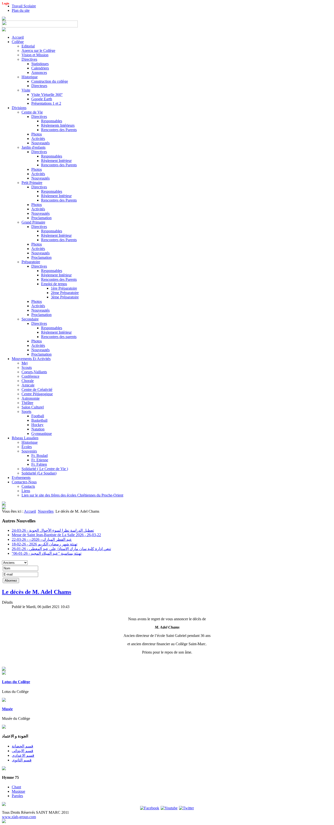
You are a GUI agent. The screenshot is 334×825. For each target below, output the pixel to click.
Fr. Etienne (39, 460)
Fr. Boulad (39, 455)
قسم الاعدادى (23, 755)
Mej (25, 363)
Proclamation (41, 218)
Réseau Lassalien (25, 438)
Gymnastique (41, 433)
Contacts (28, 486)
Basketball (39, 420)
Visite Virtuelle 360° (47, 94)
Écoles (27, 447)
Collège (18, 42)
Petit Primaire (32, 183)
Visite (26, 90)
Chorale (28, 381)
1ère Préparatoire (64, 288)
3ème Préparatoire (65, 297)
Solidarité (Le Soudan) (39, 473)
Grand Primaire (33, 222)
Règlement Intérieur (56, 160)
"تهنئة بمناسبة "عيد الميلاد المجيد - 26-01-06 (46, 553)
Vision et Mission (35, 55)
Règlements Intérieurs (58, 125)
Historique (30, 77)
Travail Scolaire (24, 6)
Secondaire (30, 319)
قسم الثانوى (22, 760)
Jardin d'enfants (33, 147)
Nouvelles (46, 511)
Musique (18, 791)
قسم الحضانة (22, 746)
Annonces (39, 72)
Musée (7, 709)
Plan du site (21, 10)
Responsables (51, 121)
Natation (38, 429)
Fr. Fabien (39, 464)
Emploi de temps (54, 284)
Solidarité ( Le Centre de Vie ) (45, 469)
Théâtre (27, 403)
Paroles (17, 796)
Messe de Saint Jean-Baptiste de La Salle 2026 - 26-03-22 (56, 535)
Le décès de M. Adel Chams (36, 592)
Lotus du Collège (16, 682)
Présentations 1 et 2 (46, 103)
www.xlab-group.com (19, 817)
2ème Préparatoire (65, 293)
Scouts (27, 367)
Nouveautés (40, 143)
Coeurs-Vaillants (34, 372)
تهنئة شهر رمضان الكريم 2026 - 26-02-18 (44, 544)
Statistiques (40, 64)
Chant (16, 787)
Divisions (19, 108)
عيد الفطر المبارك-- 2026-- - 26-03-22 (42, 539)
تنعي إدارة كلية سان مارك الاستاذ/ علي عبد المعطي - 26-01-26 (61, 549)
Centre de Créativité (37, 389)
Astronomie (31, 398)
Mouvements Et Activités (31, 359)
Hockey (37, 425)
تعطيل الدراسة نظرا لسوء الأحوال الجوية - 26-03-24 (53, 530)
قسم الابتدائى (22, 751)
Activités (38, 138)
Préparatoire (31, 262)
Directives (29, 59)
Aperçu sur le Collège (38, 50)
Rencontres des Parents (59, 130)
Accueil (18, 37)
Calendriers (40, 68)
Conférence (30, 376)
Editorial (28, 46)
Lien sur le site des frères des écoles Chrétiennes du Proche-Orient (72, 495)
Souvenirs (29, 451)
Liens (26, 491)
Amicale (28, 385)
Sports (26, 411)
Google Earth (41, 99)
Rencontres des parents (59, 337)
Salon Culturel (33, 407)
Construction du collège (49, 81)
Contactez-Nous (24, 482)
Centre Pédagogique (37, 394)
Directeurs (39, 86)
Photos (36, 134)
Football (37, 416)
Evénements (21, 477)
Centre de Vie (32, 112)
